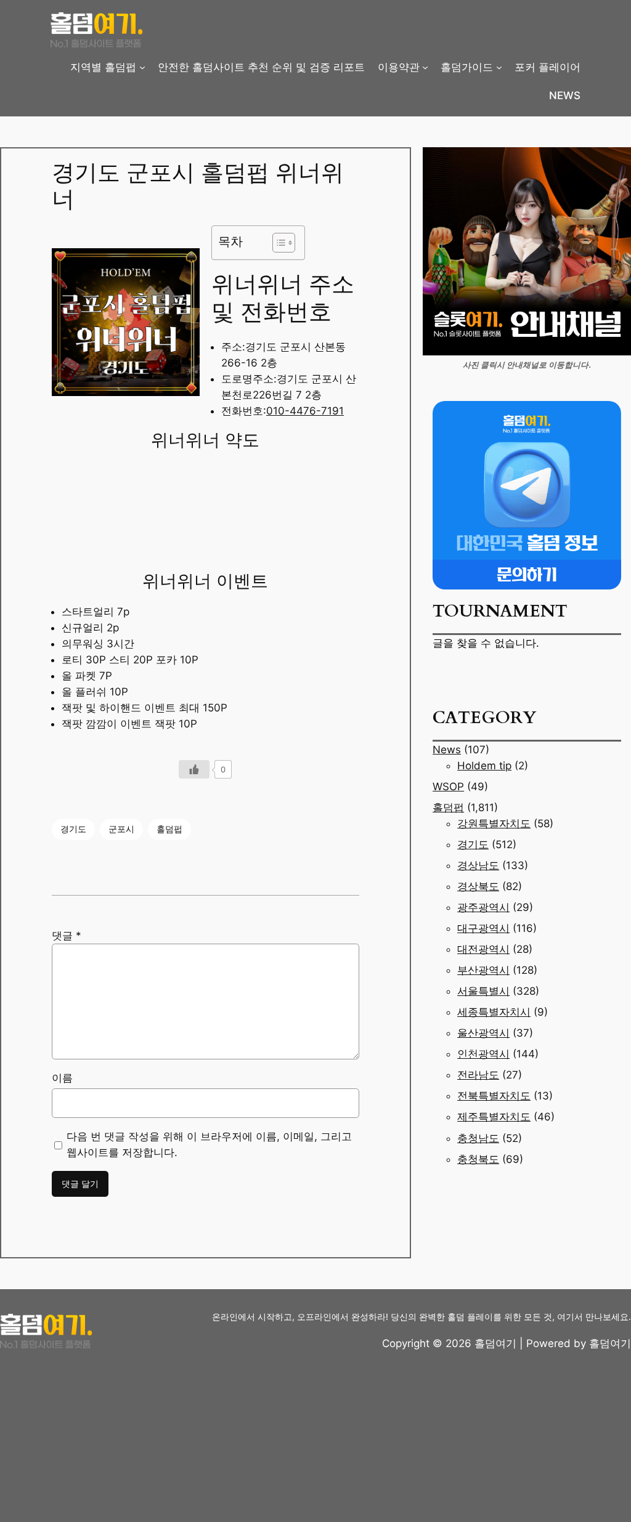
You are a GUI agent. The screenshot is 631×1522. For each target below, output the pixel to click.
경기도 (73, 829)
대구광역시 (483, 928)
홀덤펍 (169, 829)
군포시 (121, 829)
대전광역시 (483, 949)
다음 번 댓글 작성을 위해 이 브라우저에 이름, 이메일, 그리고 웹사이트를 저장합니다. (209, 1144)
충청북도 (478, 1159)
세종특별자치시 (494, 1012)
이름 (62, 1078)
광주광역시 (483, 907)
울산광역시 (483, 1033)
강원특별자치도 (494, 823)
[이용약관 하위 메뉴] (425, 67)
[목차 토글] (277, 242)
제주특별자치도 (494, 1117)
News (447, 749)
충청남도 (478, 1138)
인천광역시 (483, 1054)
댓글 (66, 935)
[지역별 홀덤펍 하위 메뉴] (142, 67)
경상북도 (478, 886)
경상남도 (478, 865)
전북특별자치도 (494, 1096)
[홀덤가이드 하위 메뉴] (499, 67)
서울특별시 (483, 991)
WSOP (448, 786)
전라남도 (478, 1075)
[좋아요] (194, 769)
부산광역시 (483, 970)
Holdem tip (484, 765)
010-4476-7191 (305, 411)
